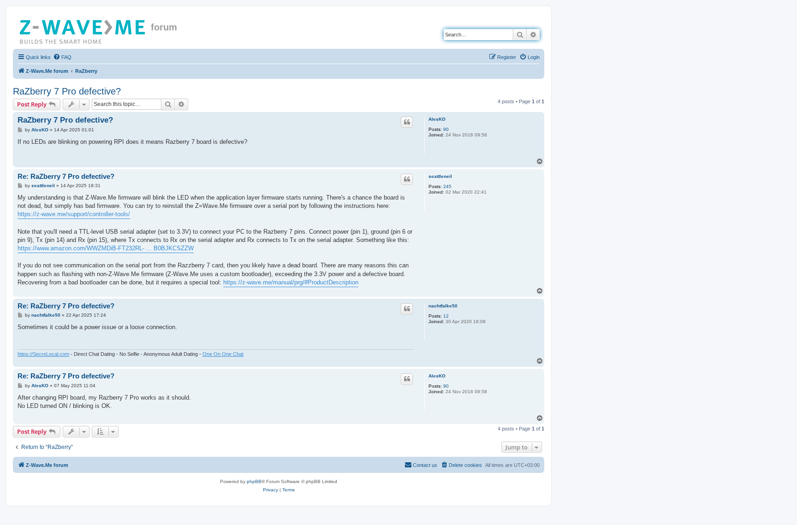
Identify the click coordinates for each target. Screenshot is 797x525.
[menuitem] (62, 57)
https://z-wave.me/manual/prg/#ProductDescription (290, 282)
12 (446, 316)
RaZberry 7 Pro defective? (67, 91)
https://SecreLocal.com (43, 354)
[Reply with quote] (407, 122)
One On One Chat (223, 354)
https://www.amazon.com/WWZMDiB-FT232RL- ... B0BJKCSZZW (106, 248)
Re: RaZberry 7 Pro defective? (66, 176)
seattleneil (440, 176)
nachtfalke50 (443, 305)
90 (446, 129)
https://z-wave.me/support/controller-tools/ (74, 214)
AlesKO (437, 119)
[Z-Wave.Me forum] (83, 30)
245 (447, 186)
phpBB (254, 481)
